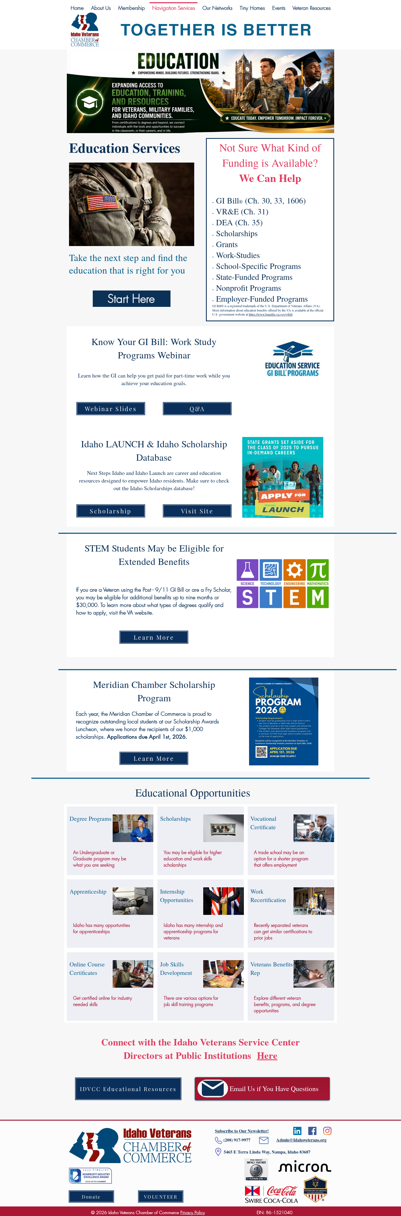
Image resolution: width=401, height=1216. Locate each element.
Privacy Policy (192, 1212)
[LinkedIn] (297, 1131)
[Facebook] (312, 1131)
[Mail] (212, 1088)
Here (267, 1055)
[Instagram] (327, 1131)
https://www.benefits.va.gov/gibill (270, 314)
